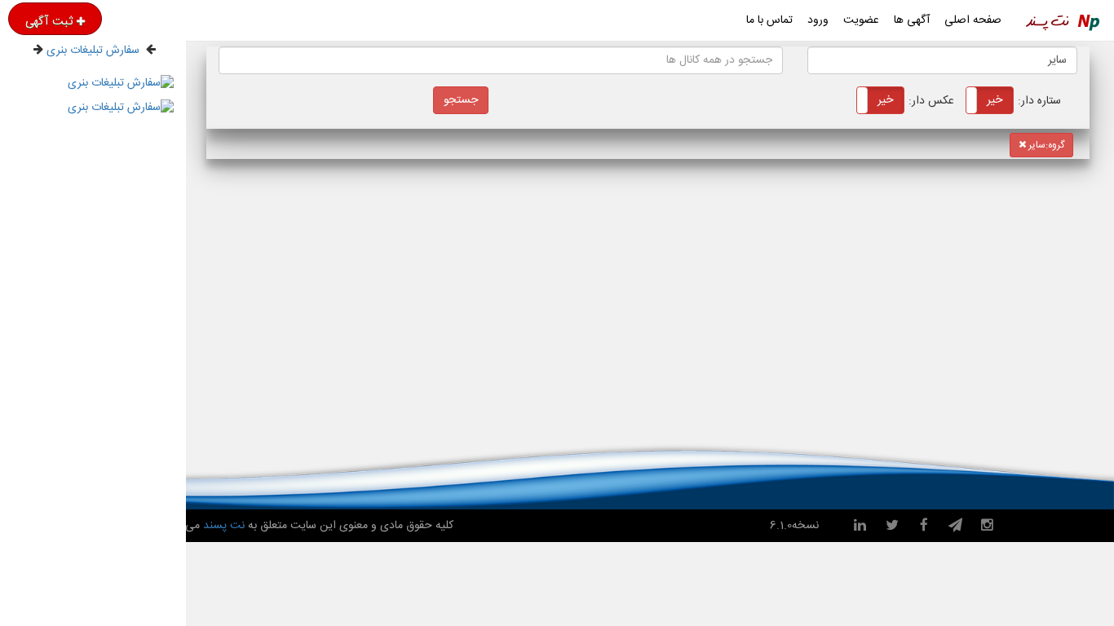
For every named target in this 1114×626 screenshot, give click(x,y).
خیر (994, 100)
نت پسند (222, 526)
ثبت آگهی (49, 21)
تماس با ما (769, 20)
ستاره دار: (1021, 100)
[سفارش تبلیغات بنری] (121, 79)
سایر (1057, 60)
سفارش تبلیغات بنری (92, 50)
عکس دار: (913, 100)
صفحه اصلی (972, 20)
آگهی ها (912, 20)
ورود (818, 20)
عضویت (861, 20)
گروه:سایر (1045, 145)
